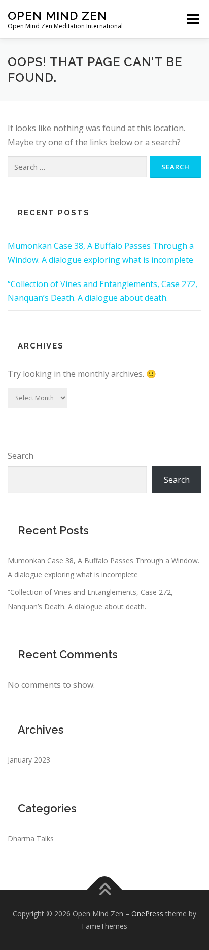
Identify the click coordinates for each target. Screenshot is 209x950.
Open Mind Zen (57, 15)
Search (20, 455)
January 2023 (29, 760)
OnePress (147, 914)
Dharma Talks (31, 838)
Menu (192, 18)
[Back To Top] (105, 890)
